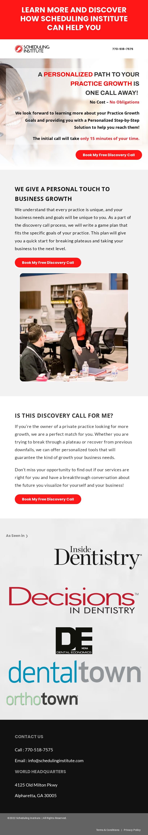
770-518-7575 (122, 49)
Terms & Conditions (107, 830)
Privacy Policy (132, 830)
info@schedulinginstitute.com (56, 760)
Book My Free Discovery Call (109, 154)
